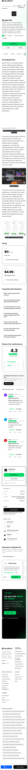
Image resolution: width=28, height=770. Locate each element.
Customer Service (19, 666)
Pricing (12, 54)
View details (18, 408)
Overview (5, 54)
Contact (4, 702)
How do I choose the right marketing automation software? (12, 322)
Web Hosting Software (9, 572)
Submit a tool (10, 612)
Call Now (7, 767)
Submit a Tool (5, 700)
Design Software (19, 664)
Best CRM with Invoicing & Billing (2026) (11, 714)
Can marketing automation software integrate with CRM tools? (11, 315)
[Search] (14, 5)
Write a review (8, 383)
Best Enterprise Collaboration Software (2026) (13, 744)
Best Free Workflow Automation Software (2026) (13, 758)
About (3, 697)
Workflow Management (5, 688)
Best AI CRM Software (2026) (9, 747)
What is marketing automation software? (12, 294)
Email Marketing (19, 655)
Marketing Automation (18, 658)
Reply (10, 411)
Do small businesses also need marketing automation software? (12, 307)
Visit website (14, 474)
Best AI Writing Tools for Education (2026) (12, 716)
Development (5, 683)
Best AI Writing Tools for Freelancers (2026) (12, 733)
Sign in (19, 5)
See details (16, 577)
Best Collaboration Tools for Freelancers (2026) (13, 739)
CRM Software (18, 651)
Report (19, 411)
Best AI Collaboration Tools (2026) (10, 750)
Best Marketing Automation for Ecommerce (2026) (14, 727)
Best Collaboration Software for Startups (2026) (13, 722)
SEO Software (18, 661)
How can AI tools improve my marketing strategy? (11, 329)
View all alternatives (8, 556)
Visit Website (14, 44)
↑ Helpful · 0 (11, 408)
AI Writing (4, 681)
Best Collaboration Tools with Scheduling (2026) (13, 711)
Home (3, 6)
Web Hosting (12, 563)
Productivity (5, 685)
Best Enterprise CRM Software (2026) (11, 741)
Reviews (19, 54)
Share (21, 47)
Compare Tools (19, 676)
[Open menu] (24, 5)
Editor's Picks (18, 679)
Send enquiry (14, 509)
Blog (16, 681)
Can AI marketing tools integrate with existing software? (12, 336)
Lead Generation (6, 679)
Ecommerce (5, 674)
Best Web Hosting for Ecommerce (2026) (12, 730)
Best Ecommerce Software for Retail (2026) (12, 725)
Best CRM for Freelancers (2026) (10, 736)
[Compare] (5, 577)
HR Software (18, 668)
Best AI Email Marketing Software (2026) (11, 752)
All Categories (5, 695)
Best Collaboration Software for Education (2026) (14, 719)
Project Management (20, 653)
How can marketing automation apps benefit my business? (12, 300)
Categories (8, 6)
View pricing (14, 478)
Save (8, 47)
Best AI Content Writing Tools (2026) (11, 755)
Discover (17, 674)
